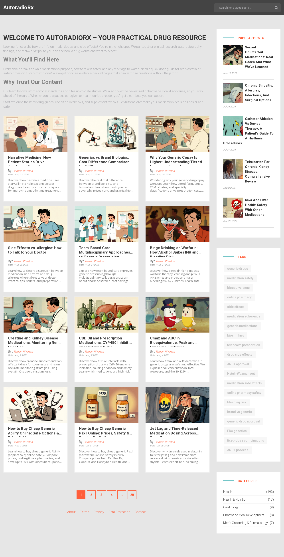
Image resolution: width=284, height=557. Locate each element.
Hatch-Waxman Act (241, 373)
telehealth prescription (243, 345)
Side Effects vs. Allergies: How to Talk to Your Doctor (34, 250)
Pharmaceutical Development (243, 515)
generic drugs (237, 268)
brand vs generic (239, 412)
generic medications (242, 326)
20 (132, 495)
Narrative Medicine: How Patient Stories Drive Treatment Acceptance (29, 160)
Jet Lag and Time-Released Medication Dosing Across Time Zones (174, 431)
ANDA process (237, 450)
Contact (140, 512)
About (71, 512)
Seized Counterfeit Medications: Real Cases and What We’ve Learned (259, 57)
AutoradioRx (18, 7)
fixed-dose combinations (245, 440)
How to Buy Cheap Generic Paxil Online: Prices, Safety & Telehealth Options (104, 431)
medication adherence (243, 316)
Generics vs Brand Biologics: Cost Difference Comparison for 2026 (104, 160)
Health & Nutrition (235, 499)
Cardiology (231, 507)
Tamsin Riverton (23, 170)
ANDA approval (238, 364)
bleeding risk (236, 402)
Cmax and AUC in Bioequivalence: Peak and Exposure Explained (172, 341)
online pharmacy (239, 297)
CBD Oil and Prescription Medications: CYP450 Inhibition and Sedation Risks (106, 341)
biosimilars (235, 335)
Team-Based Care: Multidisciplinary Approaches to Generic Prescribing (104, 251)
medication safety (240, 278)
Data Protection (119, 512)
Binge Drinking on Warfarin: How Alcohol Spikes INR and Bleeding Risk (174, 251)
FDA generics (237, 431)
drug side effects (239, 354)
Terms (84, 512)
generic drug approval (243, 421)
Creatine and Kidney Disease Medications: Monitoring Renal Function (34, 341)
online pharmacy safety (244, 392)
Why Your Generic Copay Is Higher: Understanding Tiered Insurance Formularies (176, 160)
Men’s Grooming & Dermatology (245, 523)
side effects (236, 307)
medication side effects (244, 383)
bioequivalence (238, 287)
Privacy (99, 512)
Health (227, 492)
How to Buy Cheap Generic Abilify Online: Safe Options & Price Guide (33, 431)
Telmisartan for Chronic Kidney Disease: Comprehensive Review (257, 171)
